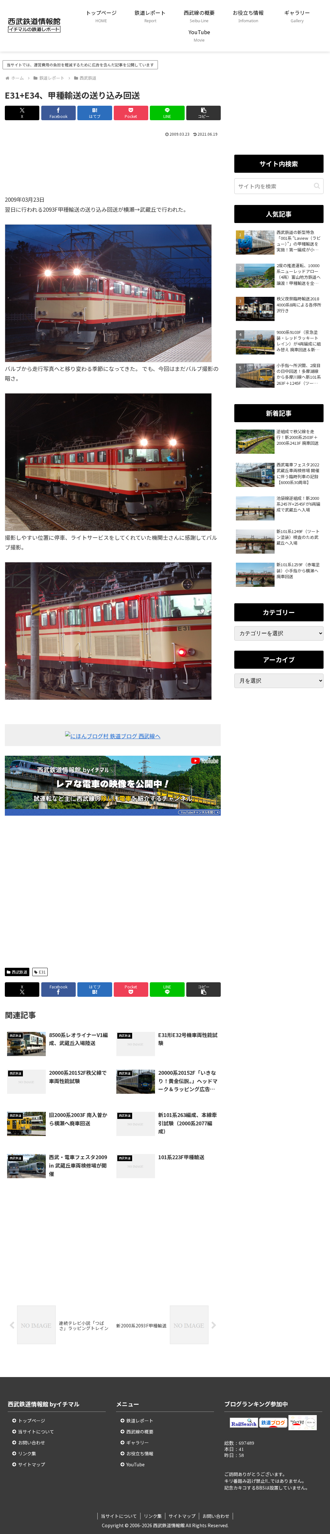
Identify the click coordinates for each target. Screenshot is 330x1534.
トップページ (31, 1420)
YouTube (135, 1464)
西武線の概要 (139, 1431)
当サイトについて (36, 1431)
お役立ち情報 (139, 1453)
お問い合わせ (31, 1442)
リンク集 (27, 1453)
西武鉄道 (19, 972)
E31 (42, 972)
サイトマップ (31, 1464)
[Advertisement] (113, 169)
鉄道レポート (139, 1420)
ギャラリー (137, 1442)
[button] (203, 113)
